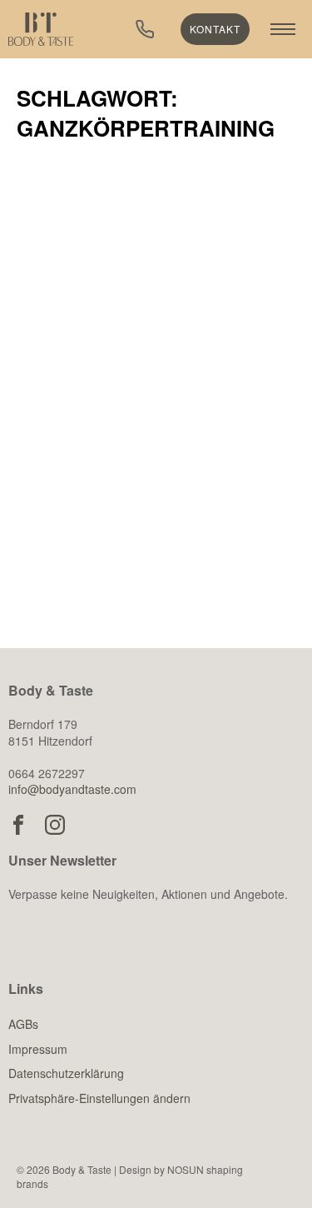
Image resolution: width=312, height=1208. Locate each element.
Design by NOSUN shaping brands (130, 1176)
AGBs (23, 1024)
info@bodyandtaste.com (72, 789)
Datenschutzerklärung (66, 1073)
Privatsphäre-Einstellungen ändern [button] (99, 1098)
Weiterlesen (104, 568)
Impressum (37, 1049)
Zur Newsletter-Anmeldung (142, 974)
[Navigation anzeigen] (283, 29)
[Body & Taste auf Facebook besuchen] (18, 825)
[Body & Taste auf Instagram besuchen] (55, 825)
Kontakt (215, 29)
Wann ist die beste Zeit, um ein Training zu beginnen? (149, 440)
